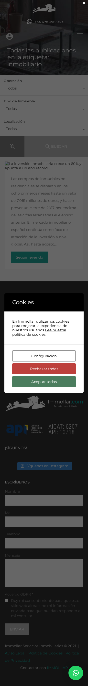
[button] (75, 673)
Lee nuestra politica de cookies (39, 332)
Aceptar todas (44, 381)
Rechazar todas (44, 369)
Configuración (44, 356)
